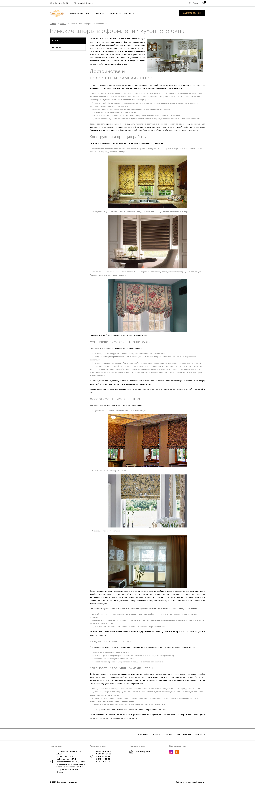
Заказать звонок (192, 13)
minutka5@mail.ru (143, 752)
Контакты (129, 13)
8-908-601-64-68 (103, 751)
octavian (201, 782)
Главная (53, 24)
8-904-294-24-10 (103, 762)
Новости (56, 47)
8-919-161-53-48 (103, 759)
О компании (76, 13)
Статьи (63, 24)
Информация (114, 13)
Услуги (89, 13)
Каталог (100, 13)
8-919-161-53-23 (103, 756)
